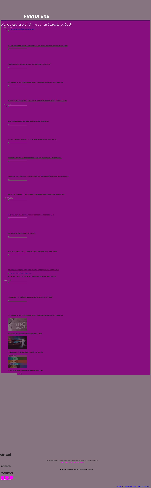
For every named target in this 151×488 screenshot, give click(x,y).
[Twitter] (11, 477)
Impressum (120, 486)
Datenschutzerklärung (130, 486)
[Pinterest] (7, 477)
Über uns (140, 486)
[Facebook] (2, 477)
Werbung (146, 486)
